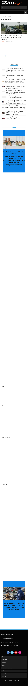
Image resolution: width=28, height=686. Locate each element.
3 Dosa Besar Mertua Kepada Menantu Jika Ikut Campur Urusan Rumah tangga (15, 92)
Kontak (3, 665)
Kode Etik (4, 662)
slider (23, 151)
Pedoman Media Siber (7, 668)
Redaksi (3, 671)
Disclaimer (4, 659)
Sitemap (4, 676)
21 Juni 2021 (10, 41)
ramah (3, 41)
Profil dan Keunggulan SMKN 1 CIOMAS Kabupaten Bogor (15, 96)
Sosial (15, 153)
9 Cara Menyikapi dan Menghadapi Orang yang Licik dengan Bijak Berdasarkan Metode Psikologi (16, 102)
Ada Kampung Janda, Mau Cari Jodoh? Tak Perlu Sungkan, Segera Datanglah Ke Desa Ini (15, 86)
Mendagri (12, 151)
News (20, 151)
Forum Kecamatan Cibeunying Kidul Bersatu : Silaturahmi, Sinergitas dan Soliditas (14, 112)
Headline (8, 151)
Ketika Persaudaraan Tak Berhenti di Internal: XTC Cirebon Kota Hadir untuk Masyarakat (14, 606)
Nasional (17, 151)
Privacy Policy (5, 673)
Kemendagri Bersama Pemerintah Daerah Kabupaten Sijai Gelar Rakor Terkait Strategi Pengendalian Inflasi (14, 160)
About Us (4, 656)
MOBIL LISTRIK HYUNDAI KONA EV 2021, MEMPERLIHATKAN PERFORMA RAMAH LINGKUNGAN (11, 37)
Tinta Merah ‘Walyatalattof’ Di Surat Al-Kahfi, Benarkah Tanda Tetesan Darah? (15, 70)
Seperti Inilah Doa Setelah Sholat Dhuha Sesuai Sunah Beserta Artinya (15, 75)
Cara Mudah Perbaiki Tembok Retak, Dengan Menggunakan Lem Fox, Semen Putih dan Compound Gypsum (15, 108)
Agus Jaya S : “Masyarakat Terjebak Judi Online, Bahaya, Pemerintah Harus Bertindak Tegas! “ (16, 119)
